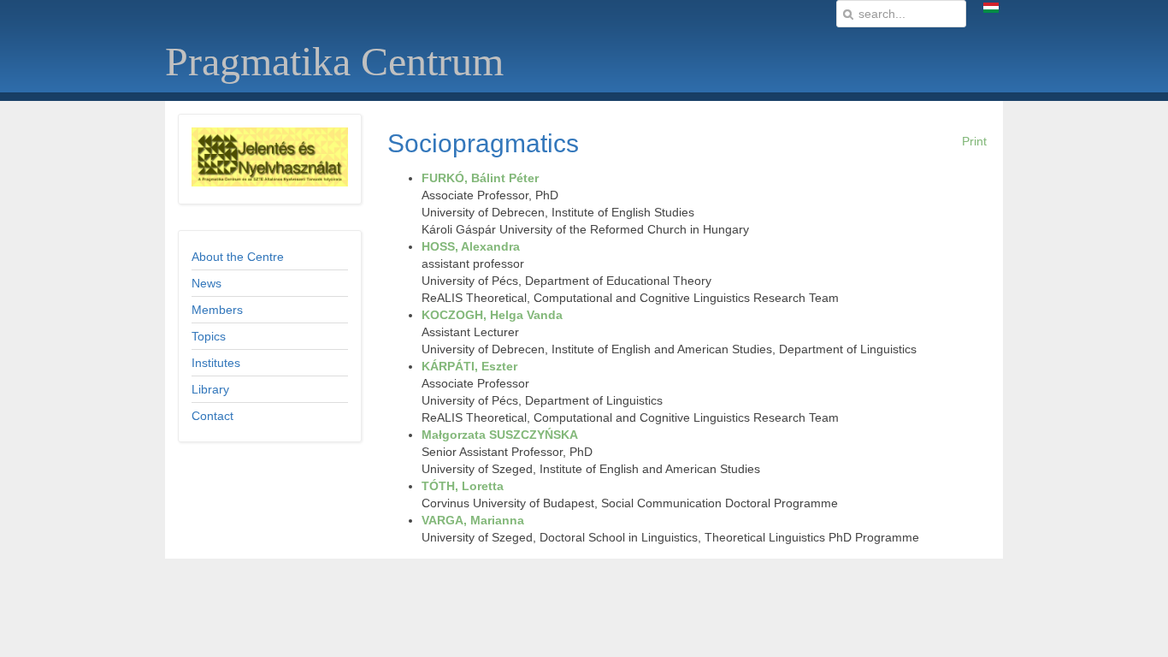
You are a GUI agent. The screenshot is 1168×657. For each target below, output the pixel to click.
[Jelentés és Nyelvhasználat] (270, 182)
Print (974, 141)
